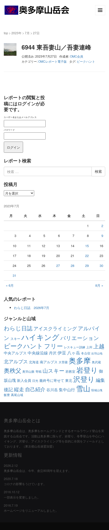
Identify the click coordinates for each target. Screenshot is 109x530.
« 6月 (10, 285)
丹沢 (53, 352)
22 (87, 255)
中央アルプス (15, 352)
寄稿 (38, 371)
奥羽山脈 (28, 371)
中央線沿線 (38, 353)
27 (58, 265)
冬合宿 (85, 353)
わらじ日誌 (18, 328)
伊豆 (62, 352)
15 (87, 245)
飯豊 (7, 394)
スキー (15, 338)
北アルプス (16, 361)
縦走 (19, 389)
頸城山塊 (96, 390)
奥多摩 (80, 360)
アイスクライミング (55, 328)
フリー (53, 345)
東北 (68, 380)
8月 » (99, 285)
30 (101, 265)
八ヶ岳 (73, 353)
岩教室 (70, 371)
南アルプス (49, 361)
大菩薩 (63, 362)
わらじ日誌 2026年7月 (31, 307)
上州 (89, 347)
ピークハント (86, 61)
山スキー (53, 370)
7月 (27, 33)
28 (72, 265)
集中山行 (67, 389)
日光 (35, 380)
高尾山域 (17, 394)
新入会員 (24, 380)
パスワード (9, 129)
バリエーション (79, 337)
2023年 (16, 33)
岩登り (87, 370)
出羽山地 (96, 353)
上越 (98, 346)
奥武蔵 (96, 362)
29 (87, 265)
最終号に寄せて (51, 380)
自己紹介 (35, 389)
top (6, 33)
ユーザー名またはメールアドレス (20, 117)
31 (14, 275)
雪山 (83, 388)
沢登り (84, 379)
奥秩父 (12, 370)
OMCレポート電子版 (52, 61)
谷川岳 (52, 389)
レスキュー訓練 (74, 347)
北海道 (34, 362)
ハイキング (40, 336)
